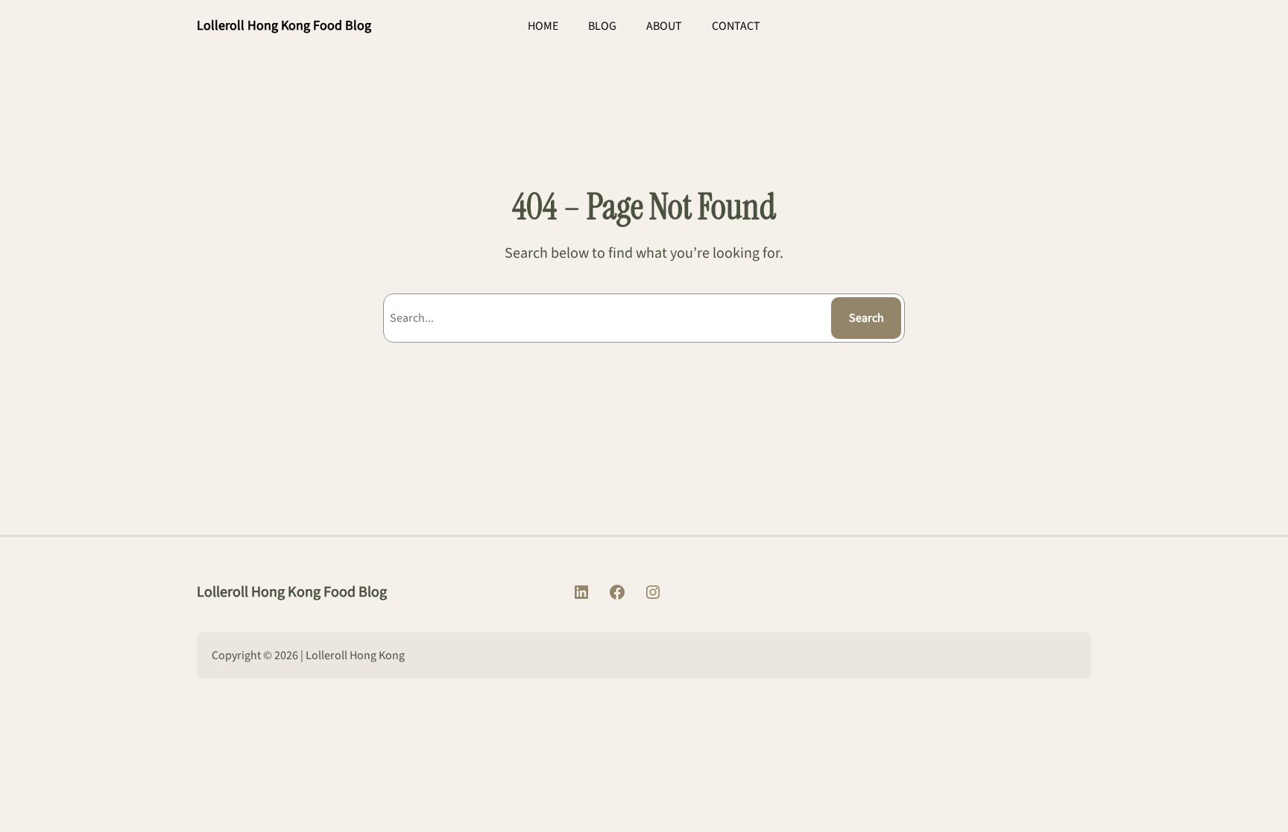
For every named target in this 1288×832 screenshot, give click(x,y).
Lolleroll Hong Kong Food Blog (284, 25)
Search (866, 318)
